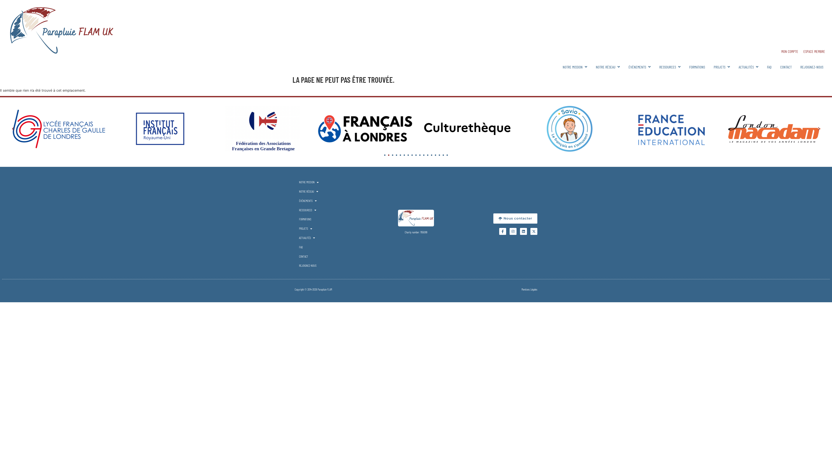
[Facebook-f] (502, 231)
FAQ (769, 67)
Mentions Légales (529, 289)
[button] (13, 129)
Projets (719, 67)
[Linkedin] (523, 231)
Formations (697, 67)
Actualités (746, 67)
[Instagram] (513, 231)
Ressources (667, 67)
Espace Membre (814, 51)
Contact (786, 67)
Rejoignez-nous (811, 67)
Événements (637, 67)
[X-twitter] (533, 231)
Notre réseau (605, 67)
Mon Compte (789, 51)
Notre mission (573, 67)
